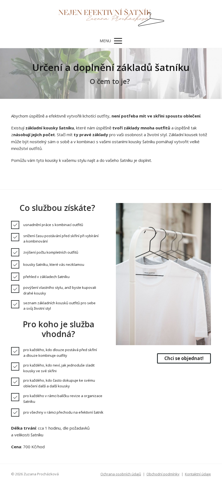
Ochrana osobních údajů (120, 474)
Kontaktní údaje (198, 474)
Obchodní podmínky (162, 474)
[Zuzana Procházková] (111, 17)
